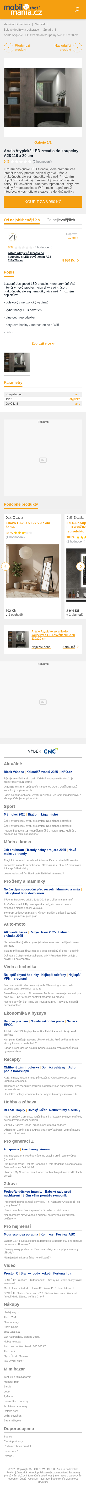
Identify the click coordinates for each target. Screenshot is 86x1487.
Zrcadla (48, 29)
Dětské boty (11, 1410)
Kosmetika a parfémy (16, 1401)
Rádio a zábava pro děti (17, 1446)
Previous (5, 566)
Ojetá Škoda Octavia (16, 1356)
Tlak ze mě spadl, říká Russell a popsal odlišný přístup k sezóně (41, 950)
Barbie (7, 1386)
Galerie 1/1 (43, 142)
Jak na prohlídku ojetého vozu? (22, 1336)
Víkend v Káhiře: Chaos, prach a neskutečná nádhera (35, 1125)
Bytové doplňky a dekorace (21, 29)
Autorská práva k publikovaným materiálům (41, 1472)
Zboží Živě (10, 1317)
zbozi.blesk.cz (12, 1331)
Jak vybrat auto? (13, 1360)
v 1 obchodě (14, 614)
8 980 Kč (68, 260)
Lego (7, 1391)
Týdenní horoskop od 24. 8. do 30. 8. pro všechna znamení (38, 899)
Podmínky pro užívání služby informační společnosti (42, 1474)
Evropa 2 (9, 1455)
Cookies (33, 1478)
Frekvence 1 (11, 1451)
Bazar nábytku (12, 1420)
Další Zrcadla (14, 517)
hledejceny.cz (12, 1312)
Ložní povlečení (13, 1415)
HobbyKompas (12, 1341)
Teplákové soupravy (15, 1406)
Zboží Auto (10, 1351)
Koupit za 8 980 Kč (43, 202)
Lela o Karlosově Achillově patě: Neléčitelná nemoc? (34, 873)
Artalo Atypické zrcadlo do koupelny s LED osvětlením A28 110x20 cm (29, 257)
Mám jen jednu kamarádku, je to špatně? (27, 1257)
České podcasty (13, 1441)
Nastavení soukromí (52, 1478)
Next (81, 567)
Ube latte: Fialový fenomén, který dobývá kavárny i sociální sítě (40, 1094)
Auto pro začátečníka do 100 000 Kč (25, 1346)
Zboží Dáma (11, 1326)
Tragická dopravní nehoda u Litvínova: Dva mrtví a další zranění (41, 860)
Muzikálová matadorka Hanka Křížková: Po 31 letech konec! (39, 1288)
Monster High (11, 1381)
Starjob (8, 1436)
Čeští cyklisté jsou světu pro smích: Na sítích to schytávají (38, 820)
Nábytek (40, 24)
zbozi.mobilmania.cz (17, 24)
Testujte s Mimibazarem (17, 1376)
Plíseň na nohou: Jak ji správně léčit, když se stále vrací (36, 1210)
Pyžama (8, 1396)
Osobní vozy (11, 1322)
